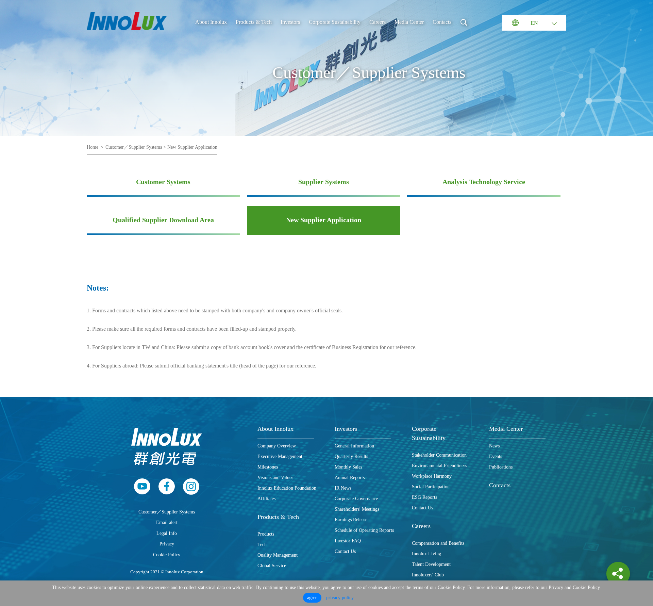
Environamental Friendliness (439, 465)
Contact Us (345, 551)
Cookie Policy (166, 554)
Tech (262, 544)
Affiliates (266, 498)
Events (495, 456)
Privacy (167, 543)
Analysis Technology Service (483, 181)
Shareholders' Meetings (357, 509)
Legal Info (166, 533)
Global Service (271, 565)
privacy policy (340, 597)
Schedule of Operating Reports (364, 530)
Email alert (167, 522)
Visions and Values (275, 477)
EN (534, 23)
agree (312, 597)
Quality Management (277, 555)
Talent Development (431, 564)
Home (92, 147)
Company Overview (276, 445)
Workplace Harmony (432, 476)
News (494, 445)
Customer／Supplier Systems (166, 511)
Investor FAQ (348, 540)
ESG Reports (424, 497)
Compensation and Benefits (438, 543)
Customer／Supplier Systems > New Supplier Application (161, 147)
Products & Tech (254, 22)
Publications (501, 467)
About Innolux (211, 22)
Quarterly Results (351, 456)
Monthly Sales (348, 467)
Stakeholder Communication (439, 455)
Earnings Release (351, 519)
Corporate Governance (356, 498)
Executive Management (279, 456)
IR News (343, 488)
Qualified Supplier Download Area (163, 220)
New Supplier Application (323, 220)
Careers (377, 22)
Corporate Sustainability (335, 22)
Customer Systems (163, 181)
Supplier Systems (323, 181)
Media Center (409, 22)
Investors (290, 22)
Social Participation (431, 486)
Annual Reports (350, 477)
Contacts (442, 22)
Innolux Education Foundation (286, 488)
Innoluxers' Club (428, 574)
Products (265, 534)
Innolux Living (426, 553)
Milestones (267, 467)
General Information (354, 445)
